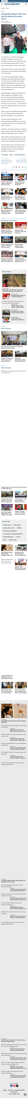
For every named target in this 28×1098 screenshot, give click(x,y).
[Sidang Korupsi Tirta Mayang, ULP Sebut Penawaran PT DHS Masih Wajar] (14, 428)
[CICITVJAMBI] (12, 4)
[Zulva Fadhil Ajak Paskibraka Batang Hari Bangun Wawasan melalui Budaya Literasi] (7, 191)
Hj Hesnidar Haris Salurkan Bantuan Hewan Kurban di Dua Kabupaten (20, 554)
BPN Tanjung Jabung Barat (10, 530)
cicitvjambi (6, 21)
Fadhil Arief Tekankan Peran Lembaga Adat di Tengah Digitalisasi (20, 212)
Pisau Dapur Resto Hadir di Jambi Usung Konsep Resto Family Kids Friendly (18, 1058)
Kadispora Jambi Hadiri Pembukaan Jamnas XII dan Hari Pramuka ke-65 (7, 260)
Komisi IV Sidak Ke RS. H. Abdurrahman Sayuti (21, 160)
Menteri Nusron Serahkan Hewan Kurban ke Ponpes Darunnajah (18, 917)
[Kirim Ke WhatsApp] (25, 167)
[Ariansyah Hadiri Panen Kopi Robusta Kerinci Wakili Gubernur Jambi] (7, 616)
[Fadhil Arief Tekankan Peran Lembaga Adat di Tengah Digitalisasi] (21, 205)
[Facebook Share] (13, 167)
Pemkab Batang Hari (20, 154)
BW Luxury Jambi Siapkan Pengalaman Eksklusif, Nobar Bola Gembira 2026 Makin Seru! (18, 1067)
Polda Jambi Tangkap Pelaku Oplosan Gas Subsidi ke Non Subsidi (6, 513)
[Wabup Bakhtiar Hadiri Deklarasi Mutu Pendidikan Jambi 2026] (7, 547)
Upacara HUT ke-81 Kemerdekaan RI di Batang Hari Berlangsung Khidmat (20, 183)
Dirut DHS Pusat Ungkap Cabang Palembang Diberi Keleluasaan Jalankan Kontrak (20, 246)
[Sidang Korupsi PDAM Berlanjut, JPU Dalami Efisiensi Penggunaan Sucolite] (7, 494)
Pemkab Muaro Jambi (9, 528)
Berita (2, 11)
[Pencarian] (26, 4)
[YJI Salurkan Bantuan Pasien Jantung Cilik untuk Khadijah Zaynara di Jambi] (14, 820)
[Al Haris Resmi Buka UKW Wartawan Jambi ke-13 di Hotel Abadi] (7, 685)
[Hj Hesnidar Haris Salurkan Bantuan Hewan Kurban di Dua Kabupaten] (21, 547)
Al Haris (18, 536)
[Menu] (2, 4)
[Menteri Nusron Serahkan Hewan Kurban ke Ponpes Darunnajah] (14, 912)
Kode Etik (10, 1090)
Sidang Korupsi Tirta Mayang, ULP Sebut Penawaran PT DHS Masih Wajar (14, 488)
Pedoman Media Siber (19, 1090)
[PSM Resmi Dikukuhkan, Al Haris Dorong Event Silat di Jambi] (21, 353)
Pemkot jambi (17, 525)
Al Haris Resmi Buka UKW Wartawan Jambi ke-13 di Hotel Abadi (6, 691)
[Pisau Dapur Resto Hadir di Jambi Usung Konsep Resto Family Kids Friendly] (14, 1054)
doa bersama (5, 154)
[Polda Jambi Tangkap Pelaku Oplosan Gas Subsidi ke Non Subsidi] (7, 507)
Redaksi (5, 1090)
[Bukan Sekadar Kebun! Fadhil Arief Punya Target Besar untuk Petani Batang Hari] (7, 205)
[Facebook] (11, 1085)
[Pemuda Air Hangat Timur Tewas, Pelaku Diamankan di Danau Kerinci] (21, 507)
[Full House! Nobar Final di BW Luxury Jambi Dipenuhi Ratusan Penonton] (7, 353)
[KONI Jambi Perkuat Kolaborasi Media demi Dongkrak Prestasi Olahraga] (14, 338)
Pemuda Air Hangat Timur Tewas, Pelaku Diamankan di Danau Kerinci (20, 513)
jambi (5, 539)
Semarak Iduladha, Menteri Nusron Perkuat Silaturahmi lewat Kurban (18, 908)
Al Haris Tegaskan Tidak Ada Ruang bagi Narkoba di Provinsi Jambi (21, 500)
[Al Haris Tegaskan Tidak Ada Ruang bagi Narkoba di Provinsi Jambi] (21, 494)
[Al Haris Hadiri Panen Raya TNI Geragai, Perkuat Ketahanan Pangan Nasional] (14, 979)
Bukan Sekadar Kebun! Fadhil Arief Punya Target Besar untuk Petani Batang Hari (6, 212)
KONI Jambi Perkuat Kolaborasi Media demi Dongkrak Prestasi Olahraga (12, 347)
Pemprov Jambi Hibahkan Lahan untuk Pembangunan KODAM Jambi (20, 568)
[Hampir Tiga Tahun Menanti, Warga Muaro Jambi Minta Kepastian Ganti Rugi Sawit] (7, 225)
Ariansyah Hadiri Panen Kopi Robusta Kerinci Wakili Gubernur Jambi (7, 677)
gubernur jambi (13, 539)
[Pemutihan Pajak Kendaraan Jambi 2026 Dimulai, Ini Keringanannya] (21, 225)
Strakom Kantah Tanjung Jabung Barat (13, 533)
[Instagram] (14, 1085)
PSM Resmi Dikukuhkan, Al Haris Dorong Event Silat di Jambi (20, 360)
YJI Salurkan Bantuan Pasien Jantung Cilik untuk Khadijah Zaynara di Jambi (13, 881)
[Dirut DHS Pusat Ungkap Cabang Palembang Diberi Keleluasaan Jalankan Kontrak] (21, 239)
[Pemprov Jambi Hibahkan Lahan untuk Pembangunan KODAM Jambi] (21, 562)
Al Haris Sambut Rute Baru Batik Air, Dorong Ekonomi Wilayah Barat (18, 890)
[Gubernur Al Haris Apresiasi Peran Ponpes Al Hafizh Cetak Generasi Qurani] (14, 895)
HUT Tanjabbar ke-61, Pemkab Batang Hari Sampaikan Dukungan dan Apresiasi (20, 198)
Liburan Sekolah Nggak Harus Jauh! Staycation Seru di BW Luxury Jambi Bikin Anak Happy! (18, 1049)
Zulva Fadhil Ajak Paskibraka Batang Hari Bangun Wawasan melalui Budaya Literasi (7, 198)
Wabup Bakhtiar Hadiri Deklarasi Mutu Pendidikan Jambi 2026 (7, 554)
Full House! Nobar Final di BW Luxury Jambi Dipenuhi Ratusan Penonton (7, 360)
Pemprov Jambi (7, 525)
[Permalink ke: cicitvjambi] (2, 21)
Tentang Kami (14, 1091)
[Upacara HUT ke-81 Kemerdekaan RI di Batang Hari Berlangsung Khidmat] (21, 177)
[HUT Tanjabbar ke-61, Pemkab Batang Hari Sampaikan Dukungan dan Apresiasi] (21, 191)
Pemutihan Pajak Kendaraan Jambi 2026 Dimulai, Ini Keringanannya (20, 232)
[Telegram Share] (22, 167)
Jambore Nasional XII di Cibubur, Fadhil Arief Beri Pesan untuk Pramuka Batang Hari (7, 183)
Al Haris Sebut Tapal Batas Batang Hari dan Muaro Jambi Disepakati (21, 691)
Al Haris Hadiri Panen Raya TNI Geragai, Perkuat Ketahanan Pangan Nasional (13, 1040)
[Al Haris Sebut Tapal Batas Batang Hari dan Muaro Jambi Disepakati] (21, 685)
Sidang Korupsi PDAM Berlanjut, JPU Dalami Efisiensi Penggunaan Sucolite (6, 500)
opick (11, 154)
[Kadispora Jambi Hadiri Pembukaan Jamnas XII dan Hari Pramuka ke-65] (7, 254)
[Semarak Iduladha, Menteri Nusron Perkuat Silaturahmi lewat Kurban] (14, 904)
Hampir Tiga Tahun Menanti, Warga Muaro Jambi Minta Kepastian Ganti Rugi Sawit (6, 232)
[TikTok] (17, 1086)
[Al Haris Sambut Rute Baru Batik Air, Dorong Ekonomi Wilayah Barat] (14, 886)
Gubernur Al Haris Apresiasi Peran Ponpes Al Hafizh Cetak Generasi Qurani (18, 899)
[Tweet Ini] (16, 167)
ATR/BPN (19, 528)
